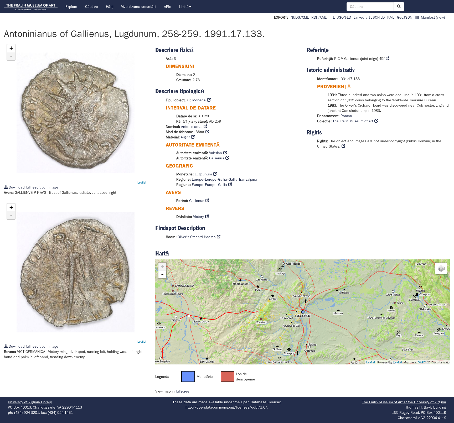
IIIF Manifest (425, 17)
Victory (198, 216)
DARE (422, 362)
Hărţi (109, 6)
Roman (346, 115)
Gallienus (216, 158)
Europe (197, 179)
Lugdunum (203, 174)
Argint (185, 137)
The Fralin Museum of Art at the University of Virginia (404, 402)
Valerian (215, 152)
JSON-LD (344, 17)
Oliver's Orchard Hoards (196, 236)
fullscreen (184, 391)
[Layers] (441, 268)
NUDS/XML (300, 17)
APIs (167, 6)
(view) (440, 17)
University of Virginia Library (30, 402)
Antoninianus (191, 126)
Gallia (222, 179)
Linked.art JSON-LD (369, 17)
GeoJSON (404, 17)
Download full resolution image (33, 187)
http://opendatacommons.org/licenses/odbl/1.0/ (226, 407)
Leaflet (141, 182)
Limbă (184, 6)
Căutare (91, 6)
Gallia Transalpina (243, 179)
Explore (71, 6)
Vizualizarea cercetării (138, 6)
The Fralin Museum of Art (353, 121)
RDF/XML (319, 17)
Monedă (199, 100)
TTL (332, 17)
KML (390, 17)
